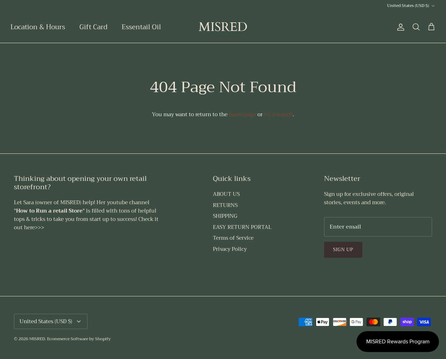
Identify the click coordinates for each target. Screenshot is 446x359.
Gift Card (93, 27)
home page (242, 114)
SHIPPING (225, 216)
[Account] (399, 27)
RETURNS (225, 205)
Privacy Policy (230, 249)
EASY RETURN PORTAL (242, 227)
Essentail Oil (141, 27)
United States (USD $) (408, 5)
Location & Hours (37, 27)
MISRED (37, 338)
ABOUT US (226, 194)
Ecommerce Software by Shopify (79, 338)
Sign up (343, 250)
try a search (278, 114)
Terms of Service (233, 237)
